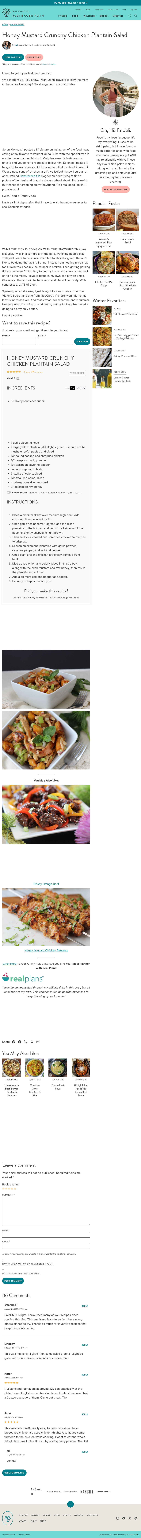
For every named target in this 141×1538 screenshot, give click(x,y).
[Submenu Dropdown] (68, 16)
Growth (78, 1515)
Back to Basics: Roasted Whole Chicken (127, 285)
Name (6, 336)
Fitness (62, 16)
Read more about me (116, 189)
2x (78, 388)
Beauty (67, 1515)
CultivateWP (133, 1534)
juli (16, 45)
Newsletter (99, 9)
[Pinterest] (136, 1518)
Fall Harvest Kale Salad (126, 314)
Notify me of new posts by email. (21, 1274)
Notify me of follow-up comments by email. (27, 1264)
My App (134, 9)
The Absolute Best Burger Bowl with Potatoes (12, 1090)
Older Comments (14, 1473)
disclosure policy (49, 64)
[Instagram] (118, 1518)
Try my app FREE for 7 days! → (71, 2)
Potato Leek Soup (57, 1087)
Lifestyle (118, 16)
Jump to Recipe (13, 57)
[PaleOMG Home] (23, 12)
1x (72, 388)
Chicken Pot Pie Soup (103, 283)
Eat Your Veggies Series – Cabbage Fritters (126, 336)
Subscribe (82, 341)
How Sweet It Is (30, 176)
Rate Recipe (34, 57)
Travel (47, 1515)
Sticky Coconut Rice (125, 356)
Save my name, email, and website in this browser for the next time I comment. (40, 1254)
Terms (115, 1534)
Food (75, 16)
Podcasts (92, 1515)
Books (103, 16)
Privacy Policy (105, 1534)
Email (42, 336)
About (88, 9)
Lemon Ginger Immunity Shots (122, 379)
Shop (124, 9)
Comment (8, 1195)
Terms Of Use (113, 9)
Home (5, 24)
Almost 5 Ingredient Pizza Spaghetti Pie (103, 242)
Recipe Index (17, 24)
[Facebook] (124, 1518)
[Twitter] (130, 1518)
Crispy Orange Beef (46, 884)
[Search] (136, 16)
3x (83, 388)
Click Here (10, 963)
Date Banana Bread (127, 241)
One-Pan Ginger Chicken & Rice (34, 1090)
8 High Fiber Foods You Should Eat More (81, 1090)
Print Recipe (77, 373)
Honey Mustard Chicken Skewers (46, 950)
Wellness (89, 16)
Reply (85, 1306)
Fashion (35, 1515)
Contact (78, 9)
